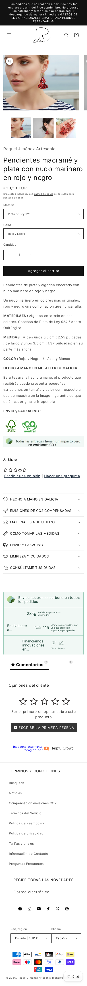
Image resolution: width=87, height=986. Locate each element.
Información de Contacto (28, 853)
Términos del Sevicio (25, 813)
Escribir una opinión (22, 476)
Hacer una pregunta (62, 476)
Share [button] (12, 459)
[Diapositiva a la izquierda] (5, 129)
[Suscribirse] (73, 892)
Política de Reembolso (26, 823)
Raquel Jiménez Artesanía (35, 977)
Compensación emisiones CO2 (33, 803)
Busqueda (17, 783)
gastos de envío (44, 193)
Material (9, 205)
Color (7, 225)
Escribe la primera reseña (45, 727)
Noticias (15, 793)
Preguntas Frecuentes (26, 864)
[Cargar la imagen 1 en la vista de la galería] (21, 128)
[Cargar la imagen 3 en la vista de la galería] (66, 128)
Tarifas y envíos (21, 843)
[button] (9, 35)
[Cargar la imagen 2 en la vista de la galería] (43, 128)
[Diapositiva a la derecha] (82, 129)
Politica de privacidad (26, 833)
